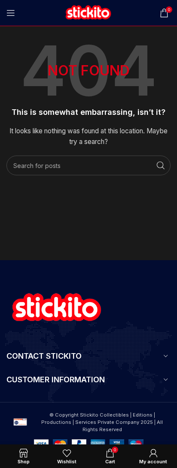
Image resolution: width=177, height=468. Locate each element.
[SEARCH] (161, 165)
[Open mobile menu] (10, 12)
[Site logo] (88, 12)
